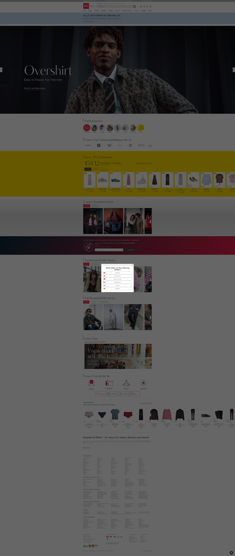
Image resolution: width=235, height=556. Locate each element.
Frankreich (117, 282)
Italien (117, 285)
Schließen (132, 265)
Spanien (117, 288)
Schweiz (117, 272)
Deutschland (117, 279)
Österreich (117, 275)
